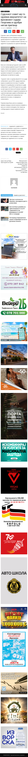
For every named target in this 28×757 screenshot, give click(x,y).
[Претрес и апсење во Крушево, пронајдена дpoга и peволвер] (5, 201)
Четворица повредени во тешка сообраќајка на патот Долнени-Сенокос (18, 219)
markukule (9, 27)
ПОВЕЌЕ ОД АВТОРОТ (19, 195)
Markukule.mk (4, 126)
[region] (14, 1)
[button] (26, 5)
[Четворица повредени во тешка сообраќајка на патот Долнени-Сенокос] (5, 219)
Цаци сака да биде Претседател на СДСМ (7, 161)
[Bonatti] (14, 379)
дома (2, 9)
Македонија (7, 11)
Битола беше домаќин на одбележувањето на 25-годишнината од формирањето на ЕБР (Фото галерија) (17, 210)
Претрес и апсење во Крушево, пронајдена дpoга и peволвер (18, 201)
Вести (6, 9)
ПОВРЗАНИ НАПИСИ (7, 195)
